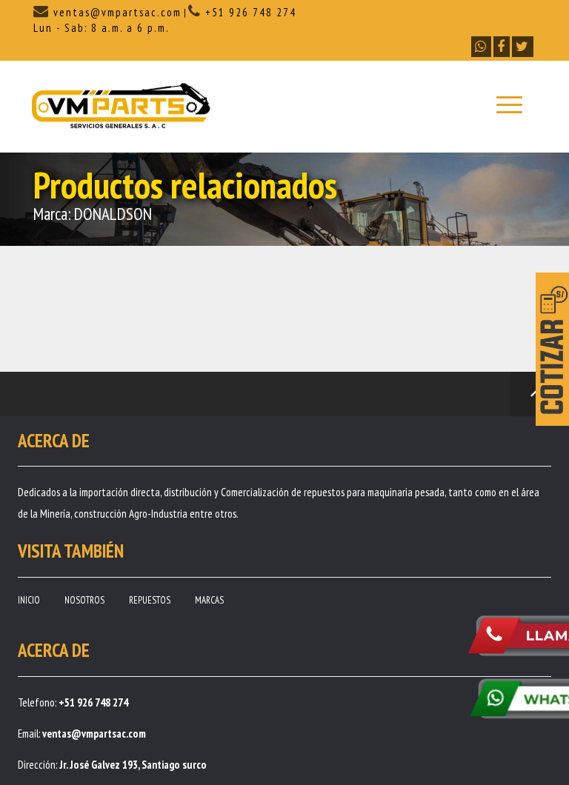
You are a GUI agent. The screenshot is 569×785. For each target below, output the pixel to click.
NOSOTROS (84, 600)
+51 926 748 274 (249, 12)
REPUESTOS (149, 600)
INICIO (29, 600)
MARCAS (209, 600)
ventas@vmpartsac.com (116, 12)
